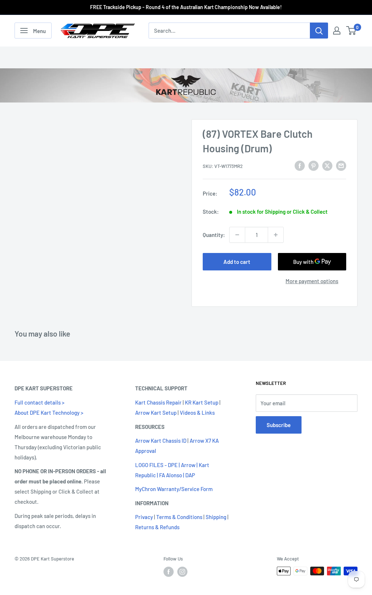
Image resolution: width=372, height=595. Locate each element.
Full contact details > (39, 402)
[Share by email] (341, 165)
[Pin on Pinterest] (313, 165)
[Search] (319, 31)
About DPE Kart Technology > (49, 412)
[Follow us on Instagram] (182, 572)
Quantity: (214, 235)
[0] (351, 30)
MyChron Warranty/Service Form (174, 489)
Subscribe (279, 425)
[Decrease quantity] (237, 234)
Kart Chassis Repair (158, 402)
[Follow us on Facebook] (168, 572)
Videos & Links (197, 412)
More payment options (312, 281)
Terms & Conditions (179, 517)
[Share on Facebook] (300, 165)
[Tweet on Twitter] (327, 165)
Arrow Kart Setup (156, 412)
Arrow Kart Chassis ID (160, 440)
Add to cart (236, 261)
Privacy (144, 517)
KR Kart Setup (201, 402)
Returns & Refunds (157, 527)
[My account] (336, 31)
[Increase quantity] (275, 234)
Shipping (216, 517)
